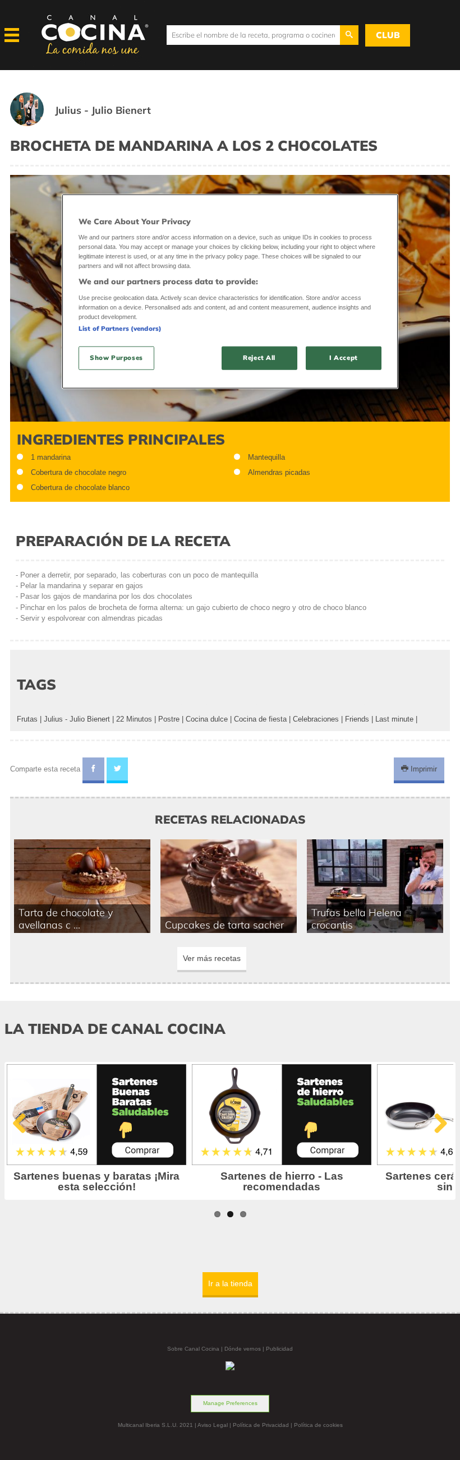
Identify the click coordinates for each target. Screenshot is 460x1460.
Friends (357, 719)
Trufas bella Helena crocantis (356, 918)
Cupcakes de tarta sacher (224, 924)
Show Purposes (116, 358)
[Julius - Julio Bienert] (94, 123)
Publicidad (279, 1349)
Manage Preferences (230, 1403)
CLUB (388, 35)
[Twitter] (117, 770)
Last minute (394, 719)
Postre (169, 719)
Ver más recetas (212, 958)
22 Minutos (134, 719)
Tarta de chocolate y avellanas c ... (66, 918)
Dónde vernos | (245, 1349)
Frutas (27, 719)
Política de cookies (318, 1425)
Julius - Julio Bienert (77, 719)
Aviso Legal (212, 1425)
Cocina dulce (207, 719)
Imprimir (422, 769)
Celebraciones (316, 719)
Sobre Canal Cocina (193, 1349)
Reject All (259, 358)
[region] (230, 291)
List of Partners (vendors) (120, 328)
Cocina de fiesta (260, 719)
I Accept (343, 358)
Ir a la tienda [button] (230, 1283)
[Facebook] (93, 770)
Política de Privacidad (261, 1425)
